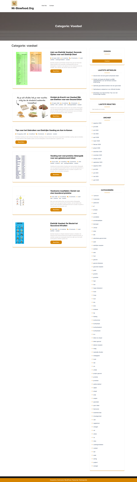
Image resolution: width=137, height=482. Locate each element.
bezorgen (95, 224)
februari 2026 (97, 144)
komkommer (96, 320)
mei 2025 (95, 176)
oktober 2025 (97, 158)
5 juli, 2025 (55, 229)
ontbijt (95, 370)
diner (94, 231)
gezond (95, 259)
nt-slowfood (65, 58)
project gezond (97, 373)
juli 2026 (95, 126)
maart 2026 (96, 141)
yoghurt (95, 462)
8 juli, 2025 (55, 196)
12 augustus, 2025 (21, 134)
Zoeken (107, 51)
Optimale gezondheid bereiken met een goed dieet (107, 85)
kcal (94, 298)
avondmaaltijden (97, 220)
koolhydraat (96, 323)
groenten (95, 277)
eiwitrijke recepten (98, 245)
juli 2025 (95, 169)
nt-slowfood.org (23, 8)
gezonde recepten (98, 266)
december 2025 (97, 151)
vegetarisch (96, 423)
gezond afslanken (98, 263)
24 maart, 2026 (56, 58)
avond (95, 213)
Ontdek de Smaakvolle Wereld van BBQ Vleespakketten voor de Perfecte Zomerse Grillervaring (104, 81)
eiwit (81, 58)
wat (94, 451)
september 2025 (97, 162)
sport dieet (96, 405)
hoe (94, 284)
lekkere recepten (97, 345)
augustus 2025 (97, 165)
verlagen (95, 427)
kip (94, 313)
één (94, 234)
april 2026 (96, 137)
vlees (94, 441)
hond (94, 291)
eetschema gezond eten (99, 238)
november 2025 (97, 155)
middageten (96, 355)
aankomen (49, 134)
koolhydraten (96, 330)
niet (94, 362)
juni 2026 (95, 130)
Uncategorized (97, 416)
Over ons (44, 5)
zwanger (95, 466)
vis (94, 437)
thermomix (96, 409)
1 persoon (96, 195)
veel (65, 104)
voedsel (68, 59)
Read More (56, 71)
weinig (95, 459)
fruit (94, 256)
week (94, 455)
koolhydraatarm (97, 327)
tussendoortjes (97, 412)
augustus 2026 (97, 123)
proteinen (95, 380)
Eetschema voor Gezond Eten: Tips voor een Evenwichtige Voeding (105, 93)
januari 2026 (96, 148)
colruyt (95, 227)
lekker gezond (97, 341)
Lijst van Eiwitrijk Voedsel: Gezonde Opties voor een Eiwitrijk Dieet (66, 53)
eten (56, 104)
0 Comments (74, 58)
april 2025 (96, 180)
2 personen (96, 199)
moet (94, 359)
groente (95, 274)
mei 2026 (95, 133)
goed (94, 270)
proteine (61, 104)
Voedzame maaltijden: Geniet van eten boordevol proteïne (65, 192)
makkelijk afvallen (98, 352)
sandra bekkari (97, 384)
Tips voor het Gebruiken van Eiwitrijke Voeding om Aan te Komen (43, 130)
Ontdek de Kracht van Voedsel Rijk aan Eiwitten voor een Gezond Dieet (66, 98)
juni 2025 (95, 173)
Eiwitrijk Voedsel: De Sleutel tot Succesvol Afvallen (64, 224)
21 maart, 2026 (56, 103)
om (94, 366)
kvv (94, 334)
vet (94, 430)
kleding (95, 316)
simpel (95, 391)
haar (94, 281)
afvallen (95, 210)
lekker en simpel (97, 338)
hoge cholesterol (97, 288)
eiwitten (52, 59)
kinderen (95, 309)
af (93, 206)
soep (94, 394)
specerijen (96, 402)
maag (94, 348)
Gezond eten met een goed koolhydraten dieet (106, 75)
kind (94, 306)
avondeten (96, 217)
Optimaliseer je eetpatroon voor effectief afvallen (106, 89)
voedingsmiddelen (60, 59)
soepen (95, 398)
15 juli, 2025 (55, 161)
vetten (95, 434)
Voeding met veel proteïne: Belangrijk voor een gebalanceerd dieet (66, 157)
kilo (94, 302)
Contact (51, 5)
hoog (94, 295)
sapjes (95, 387)
